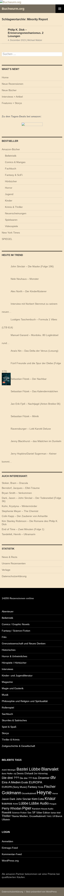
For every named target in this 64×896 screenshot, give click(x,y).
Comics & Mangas (15, 162)
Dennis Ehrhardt (25, 773)
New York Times (11, 232)
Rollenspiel (8, 707)
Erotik (24, 782)
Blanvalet (49, 769)
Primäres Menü (59, 8)
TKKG (49, 816)
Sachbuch (7, 714)
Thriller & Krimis (11, 739)
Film (4, 637)
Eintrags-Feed (10, 847)
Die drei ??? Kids (28, 778)
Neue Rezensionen (12, 83)
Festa (40, 787)
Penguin (52, 804)
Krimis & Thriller (14, 207)
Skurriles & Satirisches (14, 720)
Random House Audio (42, 809)
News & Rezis (9, 557)
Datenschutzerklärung (14, 576)
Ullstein (6, 819)
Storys (5, 733)
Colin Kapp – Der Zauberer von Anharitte (25, 516)
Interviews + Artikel (12, 96)
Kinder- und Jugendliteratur (17, 675)
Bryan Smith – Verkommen (17, 493)
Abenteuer (8, 611)
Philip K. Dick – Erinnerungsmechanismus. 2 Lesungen (25, 33)
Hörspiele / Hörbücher (14, 662)
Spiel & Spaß (9, 726)
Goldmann (11, 792)
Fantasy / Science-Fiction (16, 630)
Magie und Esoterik (12, 688)
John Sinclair (23, 799)
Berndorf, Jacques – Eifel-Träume (21, 488)
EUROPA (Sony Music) (14, 787)
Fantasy (32, 786)
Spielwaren (11, 219)
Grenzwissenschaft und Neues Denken (24, 643)
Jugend (9, 194)
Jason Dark (8, 799)
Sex (29, 812)
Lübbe (23, 803)
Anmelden (7, 841)
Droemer (44, 778)
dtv (53, 777)
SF (34, 812)
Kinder (8, 200)
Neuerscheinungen (15, 213)
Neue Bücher (9, 90)
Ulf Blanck (57, 816)
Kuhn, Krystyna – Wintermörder (19, 506)
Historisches (8, 649)
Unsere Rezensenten (14, 563)
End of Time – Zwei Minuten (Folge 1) (23, 529)
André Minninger (9, 770)
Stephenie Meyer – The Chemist (20, 511)
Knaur (50, 798)
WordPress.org (10, 860)
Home (5, 77)
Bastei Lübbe (29, 769)
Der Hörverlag (41, 773)
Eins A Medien (11, 782)
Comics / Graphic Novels (16, 624)
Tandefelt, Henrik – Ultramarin (18, 534)
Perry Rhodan (12, 808)
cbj (15, 773)
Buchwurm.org (13, 8)
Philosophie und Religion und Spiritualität (25, 701)
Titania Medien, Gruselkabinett (28, 816)
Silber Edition (43, 812)
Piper (26, 808)
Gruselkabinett (29, 793)
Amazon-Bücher (11, 149)
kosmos (7, 803)
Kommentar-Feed (12, 854)
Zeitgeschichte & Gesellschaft (18, 746)
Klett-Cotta (38, 798)
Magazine (7, 681)
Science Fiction (19, 812)
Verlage (6, 569)
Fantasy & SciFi (14, 175)
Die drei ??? (10, 778)
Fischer (50, 787)
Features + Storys (12, 103)
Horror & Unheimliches (14, 656)
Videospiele (11, 226)
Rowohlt (6, 812)
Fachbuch (10, 168)
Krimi (15, 804)
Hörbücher (11, 181)
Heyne (44, 792)
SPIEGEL (7, 239)
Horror (8, 187)
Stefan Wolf (55, 813)
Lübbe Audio (39, 803)
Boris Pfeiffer (7, 773)
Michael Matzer (34, 40)
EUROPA (35, 782)
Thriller (6, 816)
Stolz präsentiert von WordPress (41, 891)
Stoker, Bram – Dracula (15, 483)
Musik (5, 694)
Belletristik (10, 155)
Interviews (7, 669)
